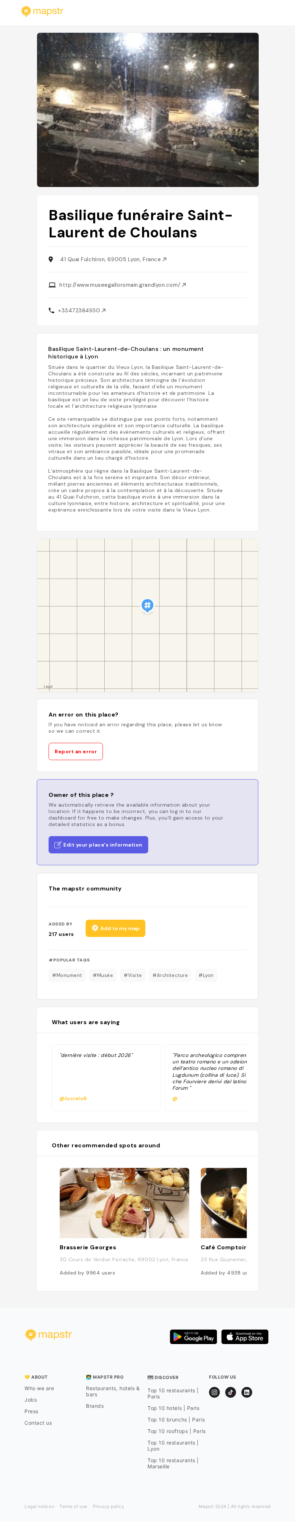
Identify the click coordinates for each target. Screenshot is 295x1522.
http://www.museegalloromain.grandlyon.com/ (120, 285)
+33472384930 (80, 310)
